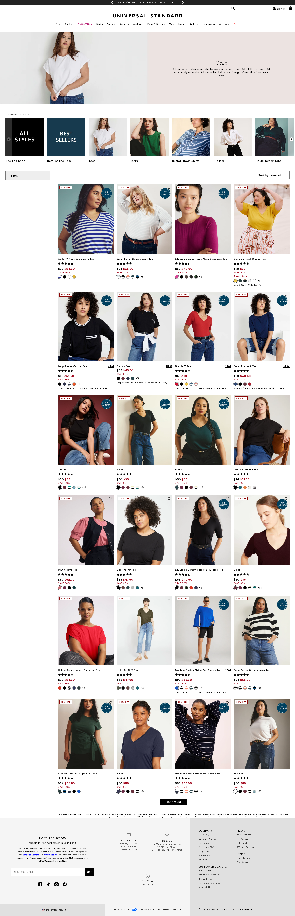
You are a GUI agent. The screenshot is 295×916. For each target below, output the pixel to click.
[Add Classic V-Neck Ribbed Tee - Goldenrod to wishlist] (286, 188)
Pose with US (244, 834)
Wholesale (204, 855)
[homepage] (147, 15)
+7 (200, 687)
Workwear (138, 24)
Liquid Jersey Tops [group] (268, 160)
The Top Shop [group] (15, 160)
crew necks (208, 814)
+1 (259, 280)
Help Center (204, 870)
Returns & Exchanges (210, 874)
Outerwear (224, 24)
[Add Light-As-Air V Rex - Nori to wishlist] (169, 599)
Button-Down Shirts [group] (185, 160)
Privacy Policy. (50, 855)
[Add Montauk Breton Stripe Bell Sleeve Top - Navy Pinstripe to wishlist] (227, 702)
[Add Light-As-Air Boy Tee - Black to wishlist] (286, 398)
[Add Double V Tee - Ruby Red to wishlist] (227, 295)
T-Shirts (24, 114)
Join (89, 871)
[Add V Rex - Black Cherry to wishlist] (286, 498)
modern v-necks (224, 814)
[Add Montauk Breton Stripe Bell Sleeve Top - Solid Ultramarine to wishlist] (227, 599)
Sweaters (124, 24)
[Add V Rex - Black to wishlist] (169, 398)
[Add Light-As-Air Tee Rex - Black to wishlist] (169, 498)
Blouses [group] (219, 160)
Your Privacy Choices (149, 909)
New (58, 24)
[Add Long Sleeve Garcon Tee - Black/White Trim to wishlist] (110, 295)
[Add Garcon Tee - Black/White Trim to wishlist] (169, 295)
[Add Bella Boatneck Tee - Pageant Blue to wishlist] (286, 295)
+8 (142, 276)
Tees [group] (92, 160)
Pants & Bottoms (156, 24)
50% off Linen (85, 24)
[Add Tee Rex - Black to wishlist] (110, 398)
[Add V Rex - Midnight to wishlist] (169, 702)
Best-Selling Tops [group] (59, 160)
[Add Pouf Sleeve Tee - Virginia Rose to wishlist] (110, 498)
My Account (243, 838)
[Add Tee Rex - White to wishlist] (286, 702)
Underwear (209, 24)
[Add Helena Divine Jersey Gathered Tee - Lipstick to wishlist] (110, 599)
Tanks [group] (134, 160)
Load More (174, 802)
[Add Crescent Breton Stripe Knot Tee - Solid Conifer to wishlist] (110, 702)
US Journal (204, 851)
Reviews (202, 859)
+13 (84, 487)
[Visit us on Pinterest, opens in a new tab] (65, 884)
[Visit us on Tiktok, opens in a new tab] (48, 884)
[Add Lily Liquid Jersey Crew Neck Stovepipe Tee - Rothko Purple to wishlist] (227, 188)
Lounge (182, 24)
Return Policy (205, 878)
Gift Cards (242, 842)
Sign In (281, 8)
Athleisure (195, 24)
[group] (147, 2)
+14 (143, 487)
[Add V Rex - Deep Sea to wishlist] (227, 398)
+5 (200, 276)
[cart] (290, 8)
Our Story (203, 834)
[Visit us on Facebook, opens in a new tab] (40, 884)
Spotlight (69, 24)
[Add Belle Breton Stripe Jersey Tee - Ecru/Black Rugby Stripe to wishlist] (286, 599)
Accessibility (205, 887)
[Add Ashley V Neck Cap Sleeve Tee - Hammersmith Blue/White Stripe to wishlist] (110, 188)
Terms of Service (31, 855)
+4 (83, 687)
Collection (12, 114)
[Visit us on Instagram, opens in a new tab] (56, 884)
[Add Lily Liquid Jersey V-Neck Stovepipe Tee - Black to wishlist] (227, 498)
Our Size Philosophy (209, 838)
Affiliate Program (246, 847)
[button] (112, 2)
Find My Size (243, 857)
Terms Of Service (172, 909)
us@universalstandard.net (167, 843)
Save (236, 24)
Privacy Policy (121, 909)
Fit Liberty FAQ (206, 847)
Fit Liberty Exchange (209, 882)
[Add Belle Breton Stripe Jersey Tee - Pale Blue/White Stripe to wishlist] (169, 188)
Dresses (111, 24)
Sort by (269, 175)
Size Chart (242, 862)
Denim (99, 24)
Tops (171, 24)
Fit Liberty (203, 842)
